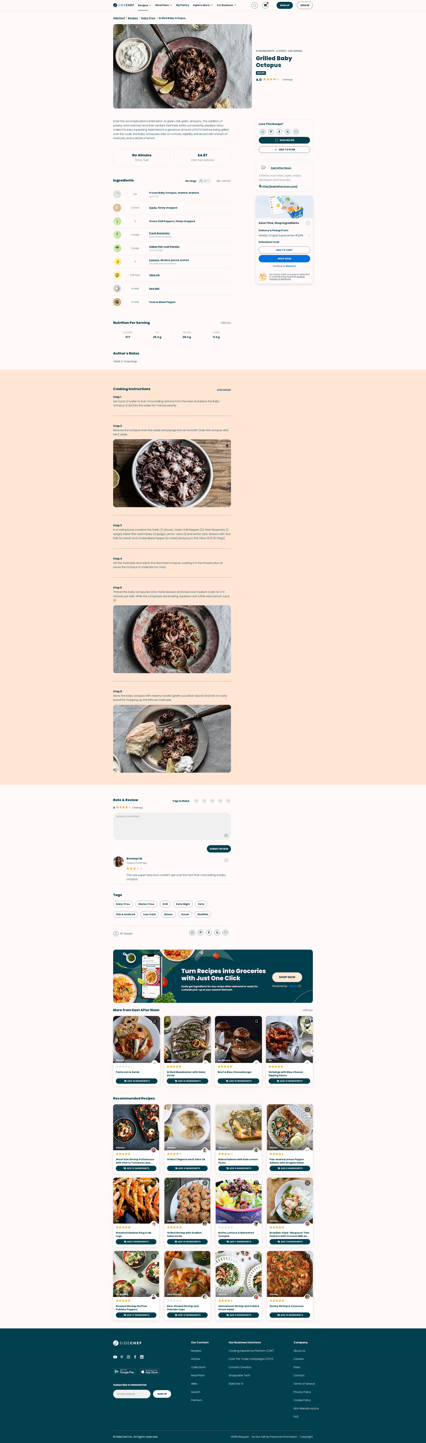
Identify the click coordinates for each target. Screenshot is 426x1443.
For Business (225, 5)
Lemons (154, 260)
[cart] (265, 5)
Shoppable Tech (239, 1375)
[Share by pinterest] (272, 131)
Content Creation (240, 1367)
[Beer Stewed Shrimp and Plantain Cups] (187, 1285)
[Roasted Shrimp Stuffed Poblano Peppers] (136, 1285)
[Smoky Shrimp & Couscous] (290, 1285)
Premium (196, 1400)
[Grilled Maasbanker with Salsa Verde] (187, 1051)
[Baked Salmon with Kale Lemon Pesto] (239, 1139)
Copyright (306, 1437)
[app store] (150, 1371)
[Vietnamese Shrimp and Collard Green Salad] (239, 1285)
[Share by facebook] (280, 131)
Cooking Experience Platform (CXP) (251, 1351)
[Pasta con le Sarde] (136, 1051)
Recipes (196, 1351)
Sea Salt (154, 288)
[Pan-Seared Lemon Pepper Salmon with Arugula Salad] (290, 1139)
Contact (299, 1375)
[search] (254, 5)
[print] (263, 131)
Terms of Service (304, 1384)
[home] (123, 5)
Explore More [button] (201, 5)
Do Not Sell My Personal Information (274, 1437)
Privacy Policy (302, 1392)
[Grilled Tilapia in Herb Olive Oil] (187, 1139)
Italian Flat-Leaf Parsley (164, 246)
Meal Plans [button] (162, 5)
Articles (195, 1359)
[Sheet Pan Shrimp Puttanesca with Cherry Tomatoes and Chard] (136, 1139)
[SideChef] (127, 1345)
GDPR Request (240, 1437)
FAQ (296, 1417)
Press (297, 1367)
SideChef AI (236, 1384)
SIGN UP (285, 5)
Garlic (153, 207)
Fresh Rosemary (159, 233)
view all (308, 1010)
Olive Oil (154, 275)
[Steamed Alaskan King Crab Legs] (136, 1212)
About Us (299, 1351)
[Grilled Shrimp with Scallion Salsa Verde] (187, 1212)
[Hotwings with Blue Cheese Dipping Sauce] (289, 1051)
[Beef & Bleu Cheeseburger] (238, 1051)
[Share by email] (297, 131)
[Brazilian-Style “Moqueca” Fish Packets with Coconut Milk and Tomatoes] (290, 1212)
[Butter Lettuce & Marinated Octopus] (239, 1212)
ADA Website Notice (306, 1408)
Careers (299, 1359)
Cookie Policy (302, 1400)
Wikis (194, 1384)
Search (195, 1392)
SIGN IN (304, 5)
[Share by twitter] (289, 131)
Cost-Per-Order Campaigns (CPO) (251, 1359)
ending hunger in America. (287, 277)
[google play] (124, 1371)
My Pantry (182, 5)
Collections (198, 1367)
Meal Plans (198, 1375)
